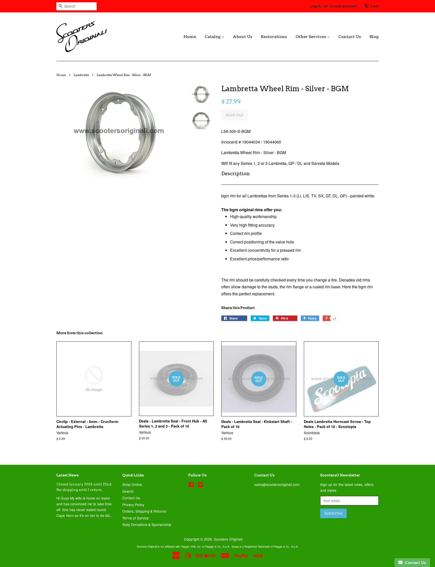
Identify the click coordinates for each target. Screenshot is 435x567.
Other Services (311, 36)
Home (190, 36)
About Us (242, 36)
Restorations (274, 36)
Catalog (213, 36)
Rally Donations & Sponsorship (146, 524)
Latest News (67, 475)
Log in (315, 6)
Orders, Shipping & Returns (144, 511)
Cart (375, 6)
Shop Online (132, 484)
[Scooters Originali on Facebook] (191, 485)
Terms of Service (135, 517)
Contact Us (349, 36)
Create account (343, 6)
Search (128, 491)
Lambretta (81, 75)
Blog (374, 36)
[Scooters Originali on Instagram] (200, 485)
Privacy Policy (133, 504)
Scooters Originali (228, 539)
